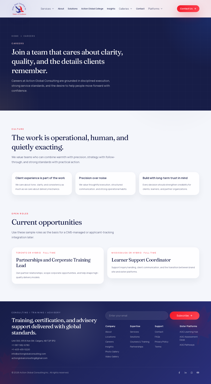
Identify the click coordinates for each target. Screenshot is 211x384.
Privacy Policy (161, 341)
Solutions (73, 8)
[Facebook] (179, 372)
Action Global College (92, 8)
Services (46, 8)
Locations (110, 336)
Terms (158, 346)
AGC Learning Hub (189, 331)
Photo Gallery (112, 351)
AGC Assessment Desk (189, 338)
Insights (111, 8)
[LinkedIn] (185, 372)
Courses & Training (139, 341)
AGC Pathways (187, 344)
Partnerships (136, 346)
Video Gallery (112, 356)
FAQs (157, 336)
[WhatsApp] (191, 372)
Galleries (124, 8)
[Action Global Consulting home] (19, 8)
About (61, 8)
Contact (140, 8)
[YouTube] (197, 372)
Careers (109, 341)
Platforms (153, 8)
